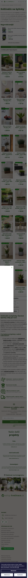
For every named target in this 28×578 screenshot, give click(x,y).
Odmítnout (7, 575)
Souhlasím (20, 575)
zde (18, 567)
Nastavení (13, 570)
